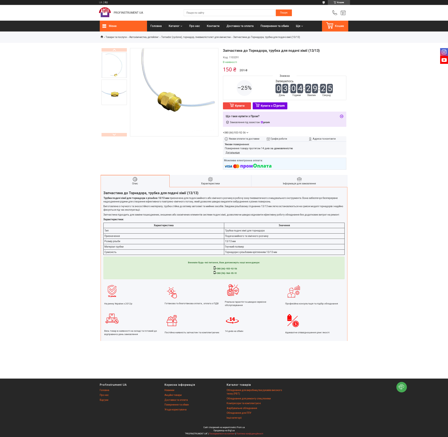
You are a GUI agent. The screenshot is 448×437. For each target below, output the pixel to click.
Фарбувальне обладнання (242, 408)
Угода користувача (175, 409)
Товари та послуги (116, 37)
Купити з (266, 105)
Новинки (169, 390)
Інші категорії (234, 417)
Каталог (174, 26)
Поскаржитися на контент (222, 433)
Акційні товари (173, 395)
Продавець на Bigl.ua (224, 430)
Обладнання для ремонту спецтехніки (249, 398)
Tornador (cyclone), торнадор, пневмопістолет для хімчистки (196, 37)
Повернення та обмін (275, 26)
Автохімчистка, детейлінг (144, 37)
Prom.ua (241, 427)
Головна (156, 26)
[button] (401, 387)
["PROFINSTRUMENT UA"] (105, 13)
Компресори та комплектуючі (244, 403)
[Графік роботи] (343, 12)
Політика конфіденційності (249, 433)
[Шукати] (284, 12)
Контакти (213, 26)
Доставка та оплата (240, 26)
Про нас (194, 26)
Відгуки (104, 400)
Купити (239, 105)
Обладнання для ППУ (239, 412)
